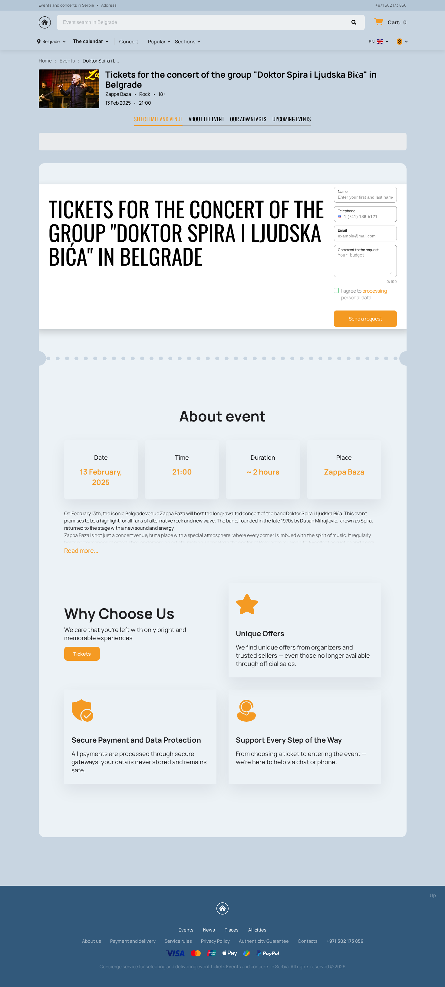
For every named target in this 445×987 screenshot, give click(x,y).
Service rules (178, 941)
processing (374, 290)
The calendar (88, 41)
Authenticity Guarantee (264, 941)
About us (91, 941)
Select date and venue (158, 119)
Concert (128, 41)
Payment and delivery (133, 941)
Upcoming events (291, 119)
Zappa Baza (118, 94)
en (371, 42)
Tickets (82, 653)
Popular (157, 41)
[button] (340, 216)
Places (232, 930)
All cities (257, 930)
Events (186, 930)
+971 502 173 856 (391, 5)
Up (433, 895)
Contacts (308, 941)
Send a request (365, 318)
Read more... (81, 550)
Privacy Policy (215, 941)
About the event (206, 119)
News (209, 930)
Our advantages (248, 119)
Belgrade (51, 41)
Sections (185, 41)
